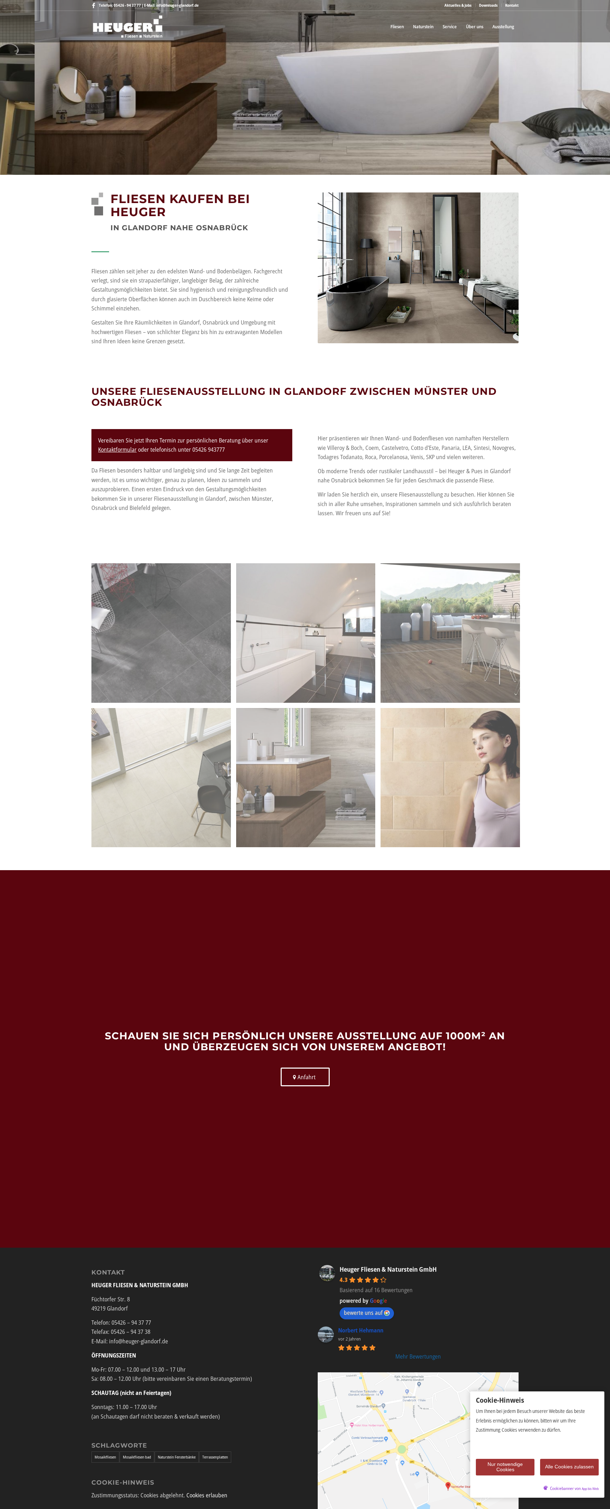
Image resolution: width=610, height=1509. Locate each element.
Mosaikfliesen (105, 1457)
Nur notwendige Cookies (505, 1466)
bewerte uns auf (363, 1313)
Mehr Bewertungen (418, 1356)
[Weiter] (604, 87)
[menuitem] (458, 5)
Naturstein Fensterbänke (177, 1457)
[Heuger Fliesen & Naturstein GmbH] (127, 26)
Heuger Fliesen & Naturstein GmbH (388, 1269)
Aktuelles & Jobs (458, 5)
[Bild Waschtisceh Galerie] (308, 780)
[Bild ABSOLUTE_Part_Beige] (163, 780)
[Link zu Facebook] (93, 5)
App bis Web (590, 1488)
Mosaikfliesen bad (137, 1457)
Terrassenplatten (215, 1457)
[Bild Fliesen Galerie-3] (453, 635)
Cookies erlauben (206, 1495)
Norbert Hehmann (360, 1330)
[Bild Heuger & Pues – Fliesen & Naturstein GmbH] (453, 780)
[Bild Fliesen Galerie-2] (308, 635)
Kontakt (512, 5)
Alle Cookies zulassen (569, 1466)
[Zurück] (6, 87)
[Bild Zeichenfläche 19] (163, 635)
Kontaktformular (117, 449)
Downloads (488, 5)
